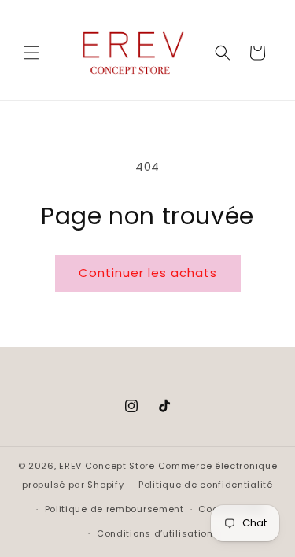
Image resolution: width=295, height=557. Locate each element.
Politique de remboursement (114, 509)
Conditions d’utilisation (155, 533)
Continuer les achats (148, 272)
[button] (31, 52)
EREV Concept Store (107, 465)
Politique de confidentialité (205, 484)
